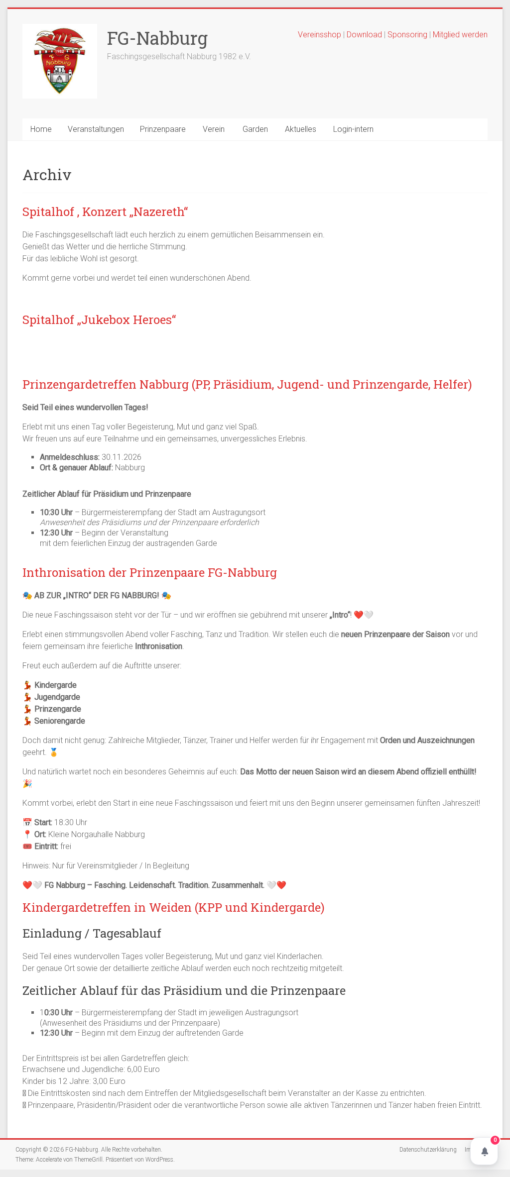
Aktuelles (300, 129)
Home (41, 129)
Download (365, 34)
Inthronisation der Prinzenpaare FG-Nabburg (149, 572)
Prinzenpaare (163, 129)
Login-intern (353, 129)
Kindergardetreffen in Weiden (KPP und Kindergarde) (173, 907)
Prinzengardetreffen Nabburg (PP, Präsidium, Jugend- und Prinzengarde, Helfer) (247, 384)
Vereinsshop (319, 34)
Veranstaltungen (96, 129)
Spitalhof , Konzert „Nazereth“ (105, 211)
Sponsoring (407, 34)
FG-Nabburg (157, 38)
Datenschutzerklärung (428, 1149)
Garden (255, 129)
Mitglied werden (460, 34)
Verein (214, 129)
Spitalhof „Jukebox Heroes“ (99, 319)
